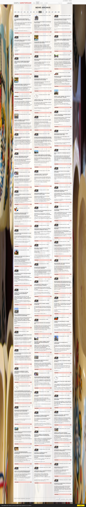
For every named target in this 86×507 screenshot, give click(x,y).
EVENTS (41, 2)
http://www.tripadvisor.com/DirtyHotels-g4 (60, 472)
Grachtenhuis (36, 367)
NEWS (38, 2)
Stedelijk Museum (46, 439)
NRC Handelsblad (61, 487)
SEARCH (69, 3)
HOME (34, 2)
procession (57, 404)
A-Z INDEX (46, 2)
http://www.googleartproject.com (20, 457)
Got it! (81, 505)
